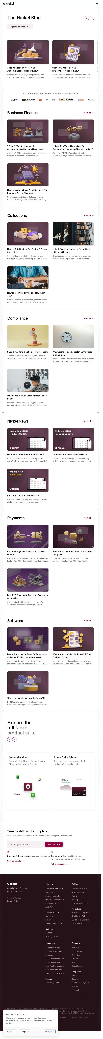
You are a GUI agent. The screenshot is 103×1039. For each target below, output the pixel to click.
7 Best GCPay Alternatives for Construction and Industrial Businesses (25, 147)
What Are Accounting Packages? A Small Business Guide (72, 656)
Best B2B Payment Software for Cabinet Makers (26, 553)
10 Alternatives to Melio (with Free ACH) (26, 698)
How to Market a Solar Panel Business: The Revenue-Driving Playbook (27, 191)
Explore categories (19, 26)
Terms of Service (14, 898)
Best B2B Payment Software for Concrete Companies (72, 553)
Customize (49, 1031)
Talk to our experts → (60, 864)
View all (87, 112)
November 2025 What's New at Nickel (25, 454)
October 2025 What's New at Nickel (70, 454)
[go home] (12, 884)
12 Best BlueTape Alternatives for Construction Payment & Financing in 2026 (73, 147)
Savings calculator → (16, 861)
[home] (8, 3)
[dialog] (30, 1023)
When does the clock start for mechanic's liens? (27, 397)
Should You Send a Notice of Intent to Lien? (27, 352)
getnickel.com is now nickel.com (23, 495)
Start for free (54, 844)
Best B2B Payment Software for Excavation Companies (27, 596)
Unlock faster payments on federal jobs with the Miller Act (71, 250)
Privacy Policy (13, 901)
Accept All (24, 1031)
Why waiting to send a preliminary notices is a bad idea (72, 353)
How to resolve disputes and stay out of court (26, 294)
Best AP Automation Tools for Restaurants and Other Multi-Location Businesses (27, 656)
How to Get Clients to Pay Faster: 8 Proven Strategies (27, 250)
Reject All (11, 1031)
